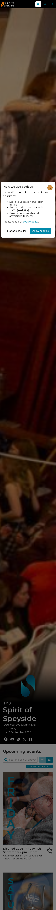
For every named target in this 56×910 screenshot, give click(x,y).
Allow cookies (40, 231)
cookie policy (30, 221)
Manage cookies (16, 231)
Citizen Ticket (14, 4)
